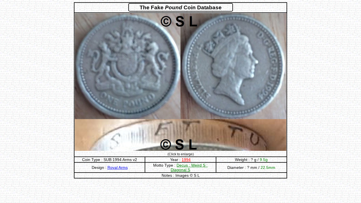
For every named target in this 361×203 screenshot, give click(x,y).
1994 (186, 159)
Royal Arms (117, 167)
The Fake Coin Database (181, 7)
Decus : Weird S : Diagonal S (189, 167)
